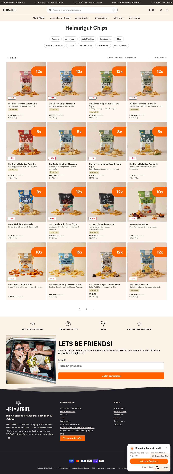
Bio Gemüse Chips (138, 224)
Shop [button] (117, 402)
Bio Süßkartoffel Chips (20, 284)
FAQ (62, 434)
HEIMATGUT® (49, 468)
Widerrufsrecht (63, 468)
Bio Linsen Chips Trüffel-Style (104, 284)
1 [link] (79, 309)
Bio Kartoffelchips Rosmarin (143, 164)
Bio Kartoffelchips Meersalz (63, 164)
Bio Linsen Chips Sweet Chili (22, 104)
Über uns (118, 18)
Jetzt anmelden (111, 375)
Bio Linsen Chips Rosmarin (142, 104)
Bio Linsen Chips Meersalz (62, 104)
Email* (62, 359)
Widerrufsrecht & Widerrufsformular (77, 427)
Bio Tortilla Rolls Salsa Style (63, 224)
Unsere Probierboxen (60, 18)
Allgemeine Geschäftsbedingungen (76, 430)
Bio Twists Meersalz (139, 284)
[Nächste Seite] (93, 309)
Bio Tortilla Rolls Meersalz (102, 224)
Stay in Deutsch (149, 467)
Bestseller (118, 414)
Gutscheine (134, 18)
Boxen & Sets (101, 18)
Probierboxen (120, 411)
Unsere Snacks (81, 18)
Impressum (65, 421)
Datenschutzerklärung (70, 424)
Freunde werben (67, 411)
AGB (93, 468)
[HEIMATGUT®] (10, 10)
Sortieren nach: (115, 57)
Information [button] (67, 402)
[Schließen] (167, 448)
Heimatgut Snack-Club (70, 408)
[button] (167, 10)
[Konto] (161, 10)
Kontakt (64, 414)
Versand (101, 468)
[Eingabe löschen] (113, 10)
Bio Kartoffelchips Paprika (22, 164)
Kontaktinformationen (127, 468)
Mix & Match (39, 18)
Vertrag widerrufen (72, 438)
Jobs (62, 418)
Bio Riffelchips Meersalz (20, 224)
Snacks (117, 418)
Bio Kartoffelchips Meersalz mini (65, 284)
